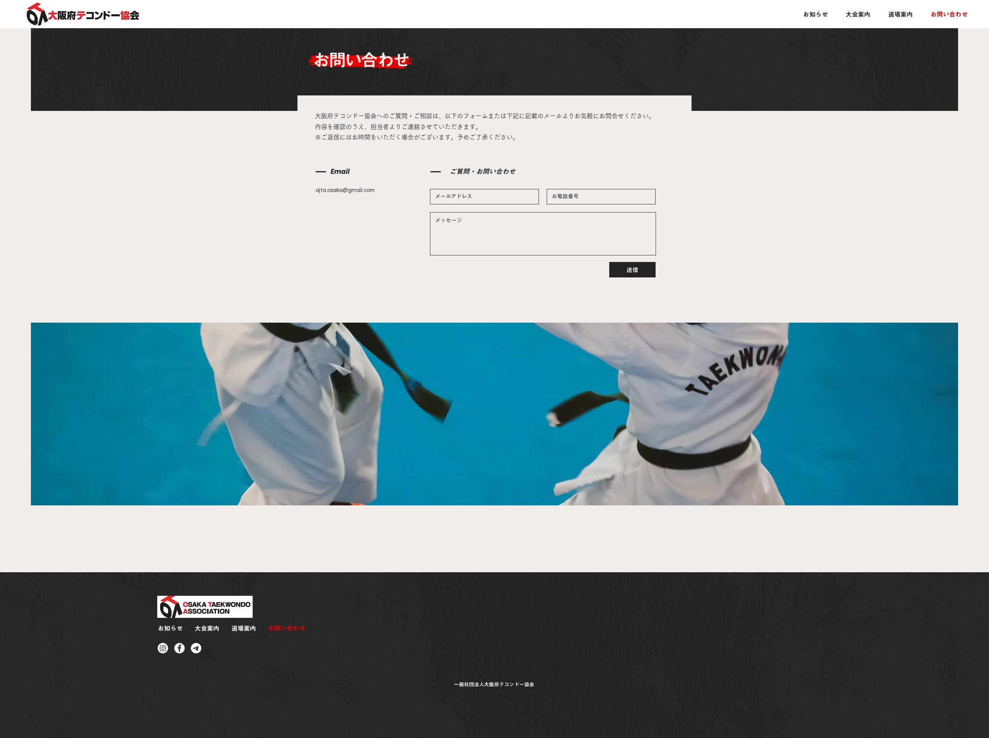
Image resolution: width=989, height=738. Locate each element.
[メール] (196, 648)
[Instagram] (163, 648)
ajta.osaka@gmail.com (345, 190)
